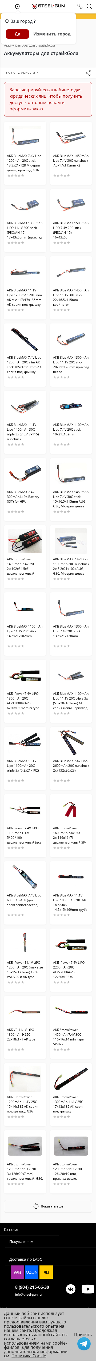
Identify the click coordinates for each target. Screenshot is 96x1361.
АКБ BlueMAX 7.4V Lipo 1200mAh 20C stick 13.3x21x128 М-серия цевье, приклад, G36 (24, 163)
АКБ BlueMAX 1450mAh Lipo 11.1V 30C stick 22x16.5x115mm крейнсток (71, 297)
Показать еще (52, 1206)
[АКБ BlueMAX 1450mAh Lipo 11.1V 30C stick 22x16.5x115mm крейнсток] (71, 272)
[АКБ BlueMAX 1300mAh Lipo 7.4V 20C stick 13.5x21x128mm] (71, 608)
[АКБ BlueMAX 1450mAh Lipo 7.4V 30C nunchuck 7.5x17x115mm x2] (71, 137)
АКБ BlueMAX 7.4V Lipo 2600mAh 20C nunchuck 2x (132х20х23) (71, 766)
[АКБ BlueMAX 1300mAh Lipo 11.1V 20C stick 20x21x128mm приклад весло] (71, 339)
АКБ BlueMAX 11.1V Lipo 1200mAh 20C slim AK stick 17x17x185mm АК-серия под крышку (24, 297)
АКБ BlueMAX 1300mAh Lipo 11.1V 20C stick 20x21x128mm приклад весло (71, 364)
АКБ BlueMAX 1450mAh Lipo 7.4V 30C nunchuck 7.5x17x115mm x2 (71, 161)
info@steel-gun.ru (28, 1294)
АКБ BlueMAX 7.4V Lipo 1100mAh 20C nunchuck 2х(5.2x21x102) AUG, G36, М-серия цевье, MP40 (71, 568)
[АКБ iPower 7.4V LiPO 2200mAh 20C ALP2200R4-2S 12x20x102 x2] (71, 944)
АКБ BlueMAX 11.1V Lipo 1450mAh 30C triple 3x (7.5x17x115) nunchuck (23, 431)
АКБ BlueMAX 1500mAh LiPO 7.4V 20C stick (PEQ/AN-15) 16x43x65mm (71, 230)
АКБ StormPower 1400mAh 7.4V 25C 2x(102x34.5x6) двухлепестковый (21, 566)
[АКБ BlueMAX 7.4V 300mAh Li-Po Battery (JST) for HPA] (25, 474)
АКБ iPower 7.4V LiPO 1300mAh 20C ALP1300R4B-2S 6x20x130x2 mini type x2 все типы (23, 703)
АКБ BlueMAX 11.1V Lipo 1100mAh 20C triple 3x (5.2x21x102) (23, 766)
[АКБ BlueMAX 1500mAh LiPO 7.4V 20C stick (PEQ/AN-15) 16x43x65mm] (71, 205)
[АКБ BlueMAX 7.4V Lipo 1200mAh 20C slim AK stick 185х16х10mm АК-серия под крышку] (25, 339)
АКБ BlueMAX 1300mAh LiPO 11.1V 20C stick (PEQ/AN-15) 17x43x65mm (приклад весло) (24, 232)
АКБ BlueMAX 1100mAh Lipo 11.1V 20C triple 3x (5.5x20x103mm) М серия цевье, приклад (71, 700)
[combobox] (22, 72)
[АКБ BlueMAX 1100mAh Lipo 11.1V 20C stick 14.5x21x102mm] (25, 608)
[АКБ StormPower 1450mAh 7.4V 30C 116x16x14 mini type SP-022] (71, 1011)
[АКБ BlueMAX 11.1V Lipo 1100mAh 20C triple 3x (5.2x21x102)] (25, 742)
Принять (83, 1334)
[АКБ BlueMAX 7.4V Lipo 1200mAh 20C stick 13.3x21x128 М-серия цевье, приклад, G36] (25, 137)
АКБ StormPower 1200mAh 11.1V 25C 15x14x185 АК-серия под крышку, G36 (22, 1104)
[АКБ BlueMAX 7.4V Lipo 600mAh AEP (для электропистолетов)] (25, 877)
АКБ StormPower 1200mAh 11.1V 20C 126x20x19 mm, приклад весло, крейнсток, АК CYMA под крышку (69, 1176)
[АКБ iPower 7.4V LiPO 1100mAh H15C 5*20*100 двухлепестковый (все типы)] (25, 810)
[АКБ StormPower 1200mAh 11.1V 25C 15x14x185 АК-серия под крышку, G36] (25, 1079)
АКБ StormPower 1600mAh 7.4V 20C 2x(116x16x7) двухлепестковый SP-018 (69, 837)
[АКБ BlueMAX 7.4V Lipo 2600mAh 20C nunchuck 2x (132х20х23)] (71, 742)
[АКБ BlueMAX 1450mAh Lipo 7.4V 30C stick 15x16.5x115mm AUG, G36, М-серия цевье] (71, 474)
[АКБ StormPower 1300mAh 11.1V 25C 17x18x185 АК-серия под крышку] (71, 1079)
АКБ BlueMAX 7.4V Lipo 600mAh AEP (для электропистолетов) (24, 900)
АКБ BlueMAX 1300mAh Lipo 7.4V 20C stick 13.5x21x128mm (71, 631)
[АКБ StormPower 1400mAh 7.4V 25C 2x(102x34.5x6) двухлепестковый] (25, 541)
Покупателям (21, 1241)
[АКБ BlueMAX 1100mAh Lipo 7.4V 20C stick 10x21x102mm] (71, 406)
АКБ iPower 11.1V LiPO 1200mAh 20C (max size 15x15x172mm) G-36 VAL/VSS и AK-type (25, 969)
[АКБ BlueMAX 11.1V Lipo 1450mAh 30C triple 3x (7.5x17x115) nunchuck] (25, 406)
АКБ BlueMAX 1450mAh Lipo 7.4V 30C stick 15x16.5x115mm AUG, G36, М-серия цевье (71, 499)
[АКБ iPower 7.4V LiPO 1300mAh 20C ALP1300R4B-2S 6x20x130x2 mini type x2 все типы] (25, 675)
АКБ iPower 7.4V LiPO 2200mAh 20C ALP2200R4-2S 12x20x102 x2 (69, 969)
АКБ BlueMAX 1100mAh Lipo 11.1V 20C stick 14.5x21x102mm (24, 631)
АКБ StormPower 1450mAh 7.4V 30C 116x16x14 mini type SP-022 (68, 1036)
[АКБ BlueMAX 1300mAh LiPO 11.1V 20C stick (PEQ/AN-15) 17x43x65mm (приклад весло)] (25, 205)
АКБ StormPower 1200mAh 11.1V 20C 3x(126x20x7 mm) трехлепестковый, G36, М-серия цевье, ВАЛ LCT (25, 1176)
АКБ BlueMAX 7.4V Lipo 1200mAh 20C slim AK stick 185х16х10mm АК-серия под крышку (24, 364)
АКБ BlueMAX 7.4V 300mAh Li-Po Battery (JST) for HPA (23, 497)
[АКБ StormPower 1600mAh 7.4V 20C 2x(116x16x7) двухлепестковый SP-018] (71, 810)
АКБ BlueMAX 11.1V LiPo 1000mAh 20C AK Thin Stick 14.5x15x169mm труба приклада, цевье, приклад (70, 907)
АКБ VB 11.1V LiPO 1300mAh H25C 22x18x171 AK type (21, 1034)
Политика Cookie (28, 1356)
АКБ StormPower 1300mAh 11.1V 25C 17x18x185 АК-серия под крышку (69, 1104)
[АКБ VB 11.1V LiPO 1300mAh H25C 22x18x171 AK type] (25, 1011)
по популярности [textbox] (20, 72)
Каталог (11, 1229)
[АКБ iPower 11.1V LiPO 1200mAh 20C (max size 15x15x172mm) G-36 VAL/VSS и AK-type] (25, 944)
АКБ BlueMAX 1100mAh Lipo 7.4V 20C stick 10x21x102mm (71, 429)
